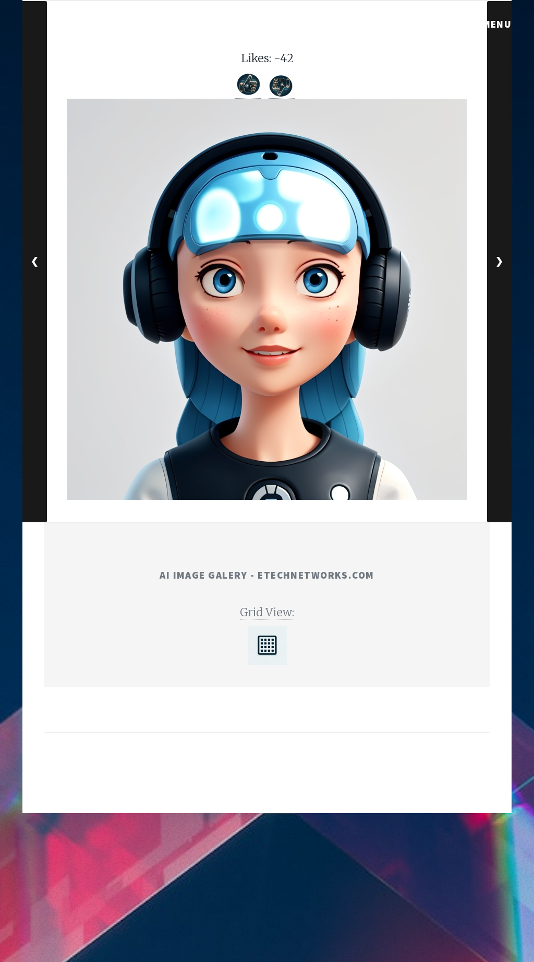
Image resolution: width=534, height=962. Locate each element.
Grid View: (267, 612)
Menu (497, 24)
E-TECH (249, 784)
